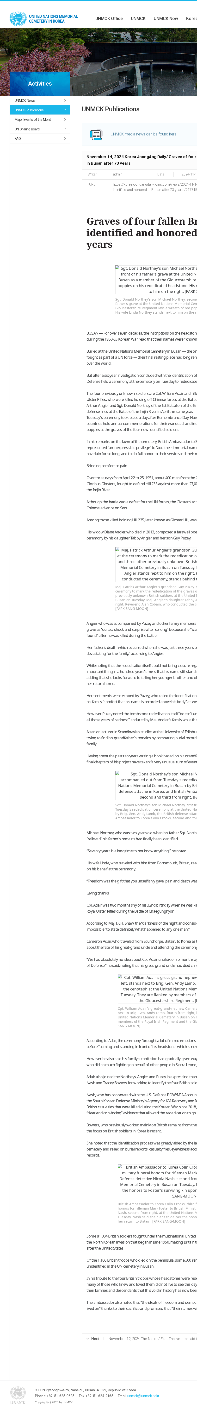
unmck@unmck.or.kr (143, 1396)
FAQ (18, 138)
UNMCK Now (166, 18)
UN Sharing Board (27, 129)
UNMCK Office (109, 18)
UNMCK (138, 18)
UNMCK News (25, 100)
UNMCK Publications (29, 110)
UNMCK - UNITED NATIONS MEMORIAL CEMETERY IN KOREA (46, 18)
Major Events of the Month (33, 119)
